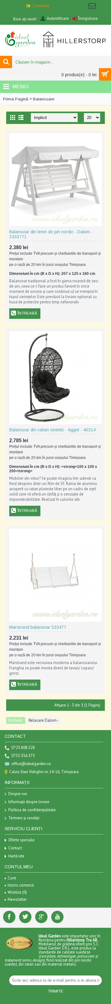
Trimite (55, 991)
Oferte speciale (21, 840)
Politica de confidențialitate (32, 809)
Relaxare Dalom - (44, 720)
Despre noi (17, 793)
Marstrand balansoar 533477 (37, 627)
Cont (12, 878)
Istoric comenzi (21, 885)
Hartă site (16, 856)
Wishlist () (17, 892)
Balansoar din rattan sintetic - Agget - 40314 (52, 429)
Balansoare (43, 99)
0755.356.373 (23, 755)
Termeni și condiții (23, 818)
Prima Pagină (15, 99)
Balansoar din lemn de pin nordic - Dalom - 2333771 (50, 234)
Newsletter (17, 899)
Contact (15, 848)
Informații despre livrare (28, 801)
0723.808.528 (23, 747)
